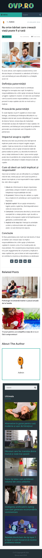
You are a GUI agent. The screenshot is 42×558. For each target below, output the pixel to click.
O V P (14, 552)
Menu (5, 15)
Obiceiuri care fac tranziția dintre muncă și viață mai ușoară (20, 452)
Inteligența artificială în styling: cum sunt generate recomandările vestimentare (21, 509)
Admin (11, 22)
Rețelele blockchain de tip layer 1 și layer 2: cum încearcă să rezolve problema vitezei (21, 540)
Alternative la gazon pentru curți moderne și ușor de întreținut (20, 424)
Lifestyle (8, 37)
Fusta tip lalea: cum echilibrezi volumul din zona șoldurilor (19, 480)
